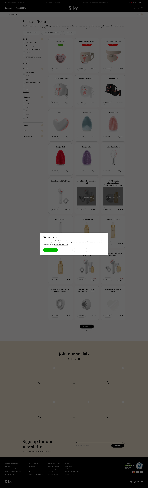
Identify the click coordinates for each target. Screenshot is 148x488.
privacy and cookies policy (61, 244)
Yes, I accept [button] (50, 250)
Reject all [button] (66, 250)
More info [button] (80, 250)
